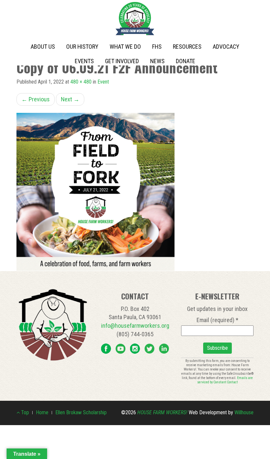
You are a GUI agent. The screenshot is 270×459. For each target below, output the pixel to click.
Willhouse (244, 412)
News (157, 61)
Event (103, 82)
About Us (43, 46)
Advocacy (226, 46)
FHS (157, 46)
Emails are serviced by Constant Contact (225, 380)
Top (24, 412)
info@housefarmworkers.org (135, 325)
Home (42, 412)
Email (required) (217, 320)
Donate (185, 61)
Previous (35, 99)
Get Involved (122, 61)
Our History (82, 46)
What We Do (125, 46)
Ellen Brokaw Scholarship (81, 412)
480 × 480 (81, 82)
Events (84, 61)
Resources (187, 46)
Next (70, 99)
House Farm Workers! (162, 412)
